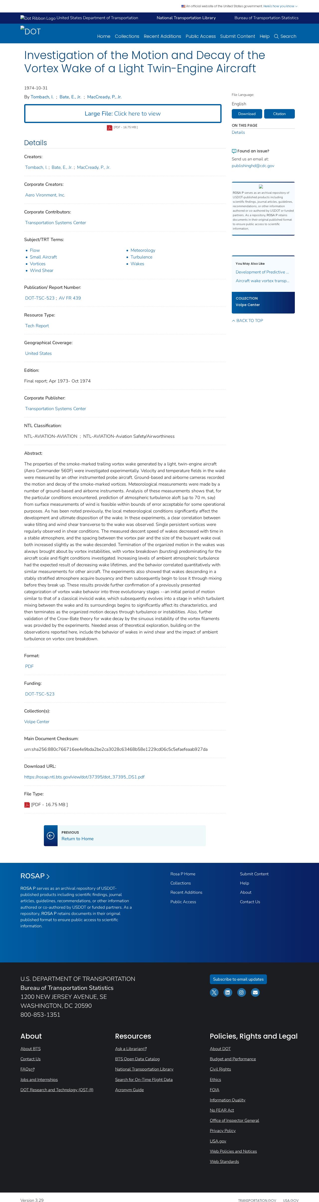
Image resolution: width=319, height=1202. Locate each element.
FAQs (25, 1069)
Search (288, 36)
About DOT (220, 1049)
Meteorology (143, 250)
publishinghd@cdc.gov (253, 166)
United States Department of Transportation (97, 18)
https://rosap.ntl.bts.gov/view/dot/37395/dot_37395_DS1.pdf (84, 777)
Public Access (201, 36)
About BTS (30, 1049)
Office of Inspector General (234, 1120)
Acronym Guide (129, 1090)
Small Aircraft (43, 257)
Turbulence (141, 257)
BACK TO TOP (250, 320)
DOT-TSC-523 (40, 298)
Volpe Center (36, 722)
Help (265, 36)
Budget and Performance (233, 1059)
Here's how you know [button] (279, 6)
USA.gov (218, 1141)
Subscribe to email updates (238, 979)
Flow (35, 250)
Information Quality (227, 1100)
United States (38, 353)
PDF (29, 666)
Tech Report (37, 326)
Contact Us (250, 902)
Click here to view (123, 114)
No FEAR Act (222, 1110)
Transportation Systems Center (55, 223)
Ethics (215, 1079)
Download (247, 113)
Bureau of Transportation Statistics (267, 18)
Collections (127, 36)
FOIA (214, 1090)
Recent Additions (162, 36)
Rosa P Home (182, 874)
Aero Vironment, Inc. (45, 195)
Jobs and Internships (39, 1079)
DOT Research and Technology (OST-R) (56, 1090)
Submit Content (237, 36)
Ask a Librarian (129, 1049)
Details (238, 132)
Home (103, 36)
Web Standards (224, 1161)
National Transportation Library (144, 1069)
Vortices (38, 264)
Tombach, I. (42, 97)
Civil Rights (220, 1069)
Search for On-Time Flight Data (144, 1079)
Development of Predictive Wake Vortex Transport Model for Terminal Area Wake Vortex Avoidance (263, 272)
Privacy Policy (223, 1131)
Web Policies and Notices (233, 1151)
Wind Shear (41, 270)
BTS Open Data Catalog (137, 1059)
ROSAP (32, 876)
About (245, 892)
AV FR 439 (70, 298)
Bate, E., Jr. (70, 97)
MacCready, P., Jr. (104, 97)
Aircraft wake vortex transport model (263, 281)
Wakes (137, 264)
